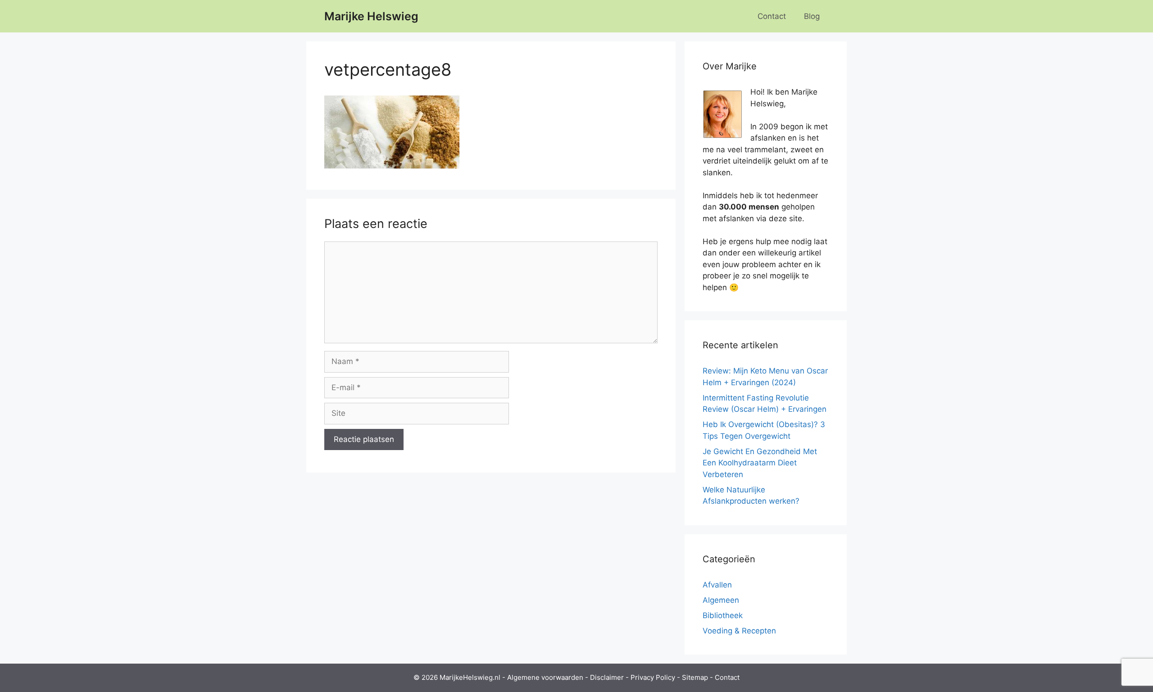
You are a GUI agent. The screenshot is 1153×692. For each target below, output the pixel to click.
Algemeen (721, 600)
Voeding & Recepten (739, 630)
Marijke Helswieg (371, 16)
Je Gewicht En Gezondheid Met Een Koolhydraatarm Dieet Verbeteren (760, 463)
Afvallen (717, 584)
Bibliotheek (723, 615)
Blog (812, 16)
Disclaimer (607, 677)
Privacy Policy (653, 677)
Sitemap (695, 677)
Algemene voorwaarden (545, 677)
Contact (772, 16)
